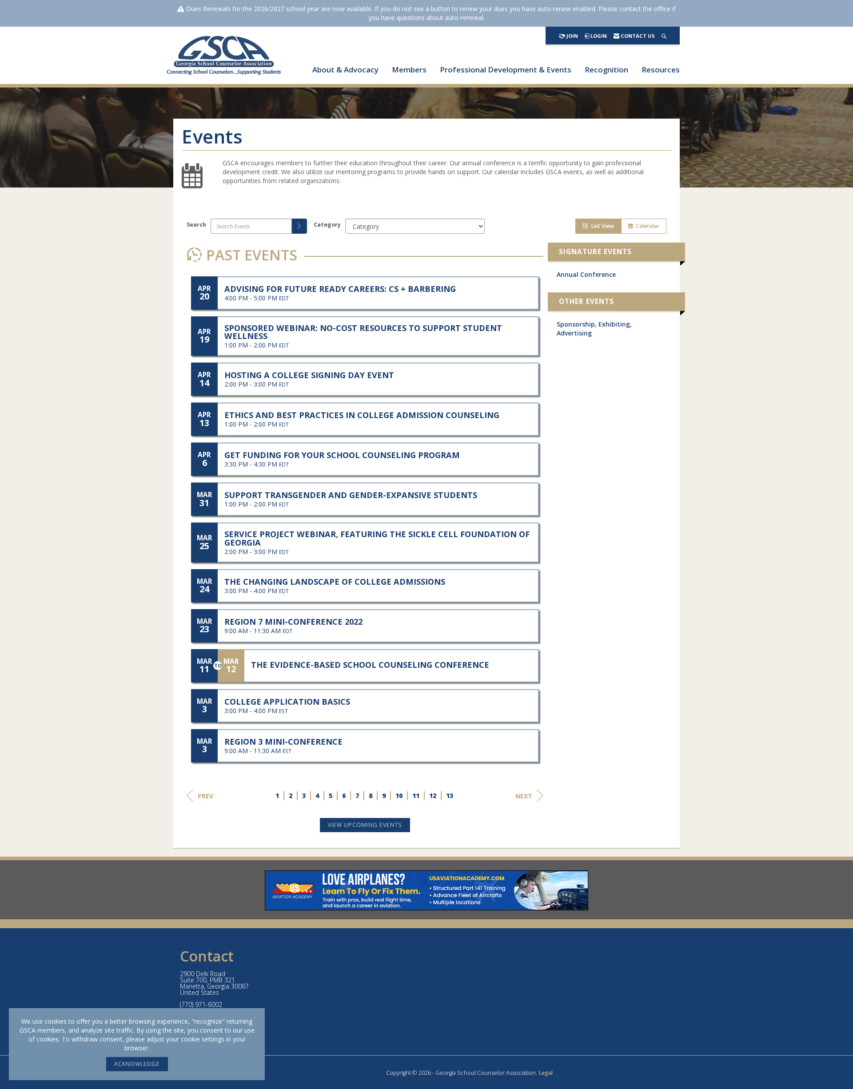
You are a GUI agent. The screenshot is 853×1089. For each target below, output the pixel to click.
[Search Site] (664, 35)
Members (409, 69)
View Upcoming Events (365, 825)
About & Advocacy (345, 69)
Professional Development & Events (505, 69)
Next (523, 796)
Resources (661, 69)
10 (399, 795)
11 (416, 795)
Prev (205, 796)
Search (196, 224)
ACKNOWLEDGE (137, 1064)
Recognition (606, 69)
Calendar (646, 226)
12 (433, 795)
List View (601, 226)
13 (450, 795)
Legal (545, 1073)
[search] (299, 226)
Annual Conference (586, 274)
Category (327, 224)
